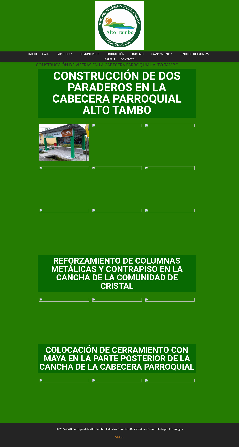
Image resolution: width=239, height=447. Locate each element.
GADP (45, 54)
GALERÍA (109, 59)
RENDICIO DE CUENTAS (194, 54)
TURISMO (138, 54)
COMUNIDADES (89, 54)
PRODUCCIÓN (115, 54)
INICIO (32, 54)
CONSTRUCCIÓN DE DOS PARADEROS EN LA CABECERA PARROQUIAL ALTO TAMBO (117, 93)
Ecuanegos (176, 429)
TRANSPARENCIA (161, 54)
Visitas (119, 437)
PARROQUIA (64, 54)
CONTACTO (128, 59)
